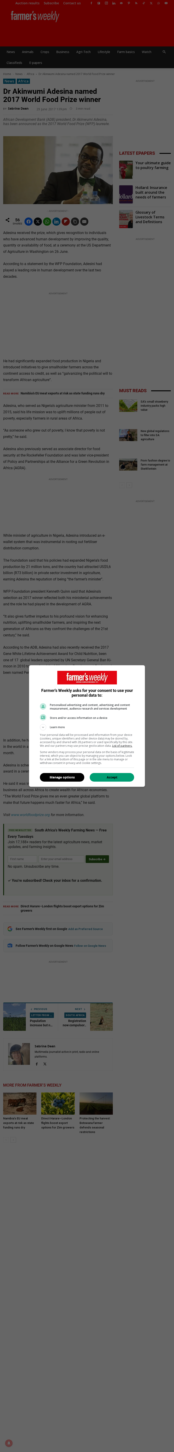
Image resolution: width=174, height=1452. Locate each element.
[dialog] (87, 726)
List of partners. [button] (122, 746)
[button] (87, 727)
